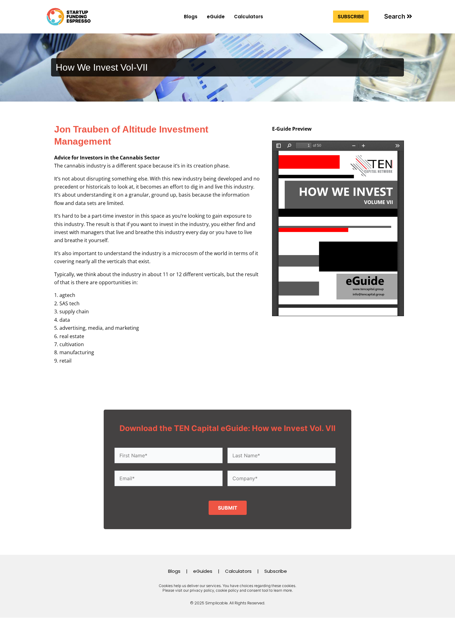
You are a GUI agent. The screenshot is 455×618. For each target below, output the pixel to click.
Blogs (190, 16)
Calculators (248, 16)
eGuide (216, 16)
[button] (398, 16)
